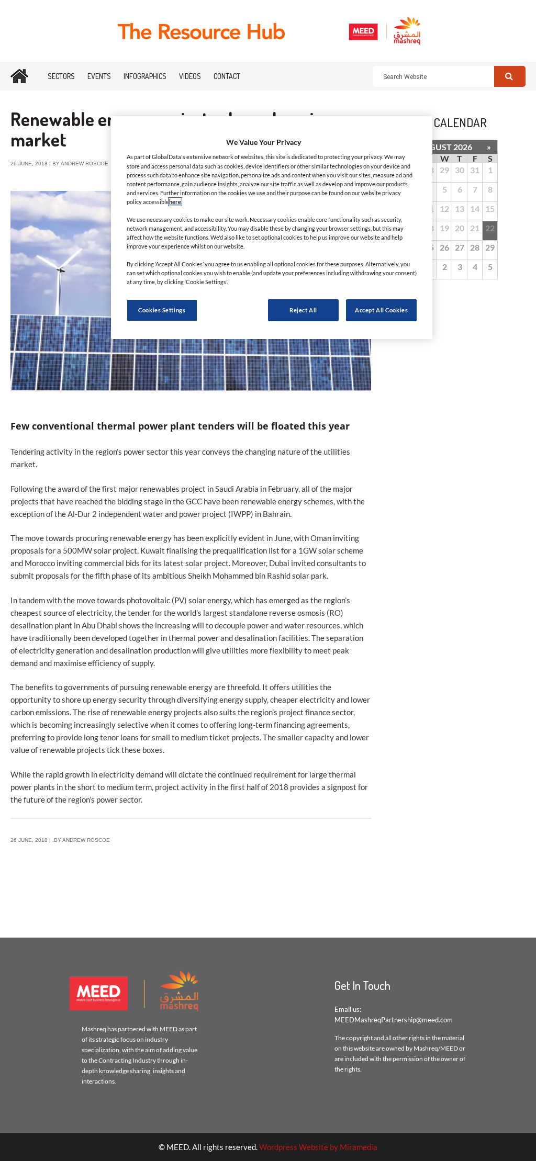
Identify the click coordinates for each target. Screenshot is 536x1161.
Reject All (303, 310)
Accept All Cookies (381, 310)
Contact (227, 76)
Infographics (145, 76)
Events (99, 76)
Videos (190, 76)
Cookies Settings (161, 310)
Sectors (61, 76)
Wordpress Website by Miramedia (318, 1147)
